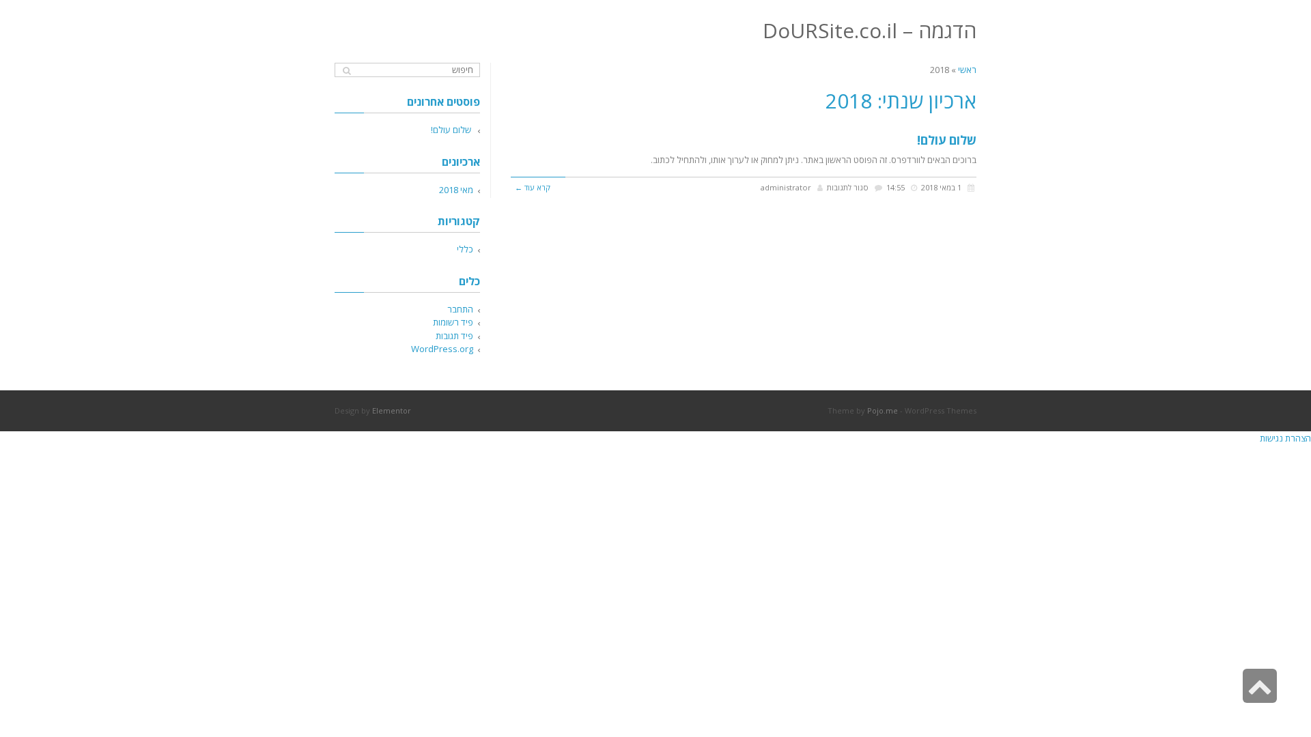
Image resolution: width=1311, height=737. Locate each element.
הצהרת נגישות (1285, 438)
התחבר (460, 309)
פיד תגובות (454, 336)
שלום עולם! (946, 140)
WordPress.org (442, 349)
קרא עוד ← (532, 187)
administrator (786, 187)
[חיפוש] (346, 70)
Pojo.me (882, 410)
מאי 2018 (456, 190)
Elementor (391, 410)
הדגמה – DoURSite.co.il (869, 30)
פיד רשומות (453, 322)
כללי (465, 249)
